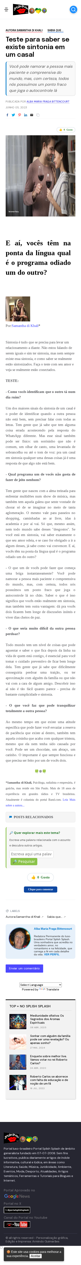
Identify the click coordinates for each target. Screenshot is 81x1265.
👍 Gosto (66, 129)
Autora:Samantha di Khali (24, 30)
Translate (52, 989)
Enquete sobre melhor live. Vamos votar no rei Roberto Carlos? (48, 1059)
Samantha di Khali (25, 326)
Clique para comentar (40, 889)
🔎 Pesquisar (24, 861)
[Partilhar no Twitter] (13, 115)
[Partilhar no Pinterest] (19, 115)
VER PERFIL (52, 954)
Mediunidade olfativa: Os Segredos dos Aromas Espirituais (47, 1019)
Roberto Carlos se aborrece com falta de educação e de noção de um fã (49, 1080)
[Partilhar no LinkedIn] (25, 115)
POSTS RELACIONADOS (33, 817)
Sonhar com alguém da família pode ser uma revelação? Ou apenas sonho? (50, 1039)
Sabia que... (55, 30)
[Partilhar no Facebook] (7, 115)
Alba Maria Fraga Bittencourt (53, 928)
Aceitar (35, 1256)
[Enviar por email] (31, 115)
